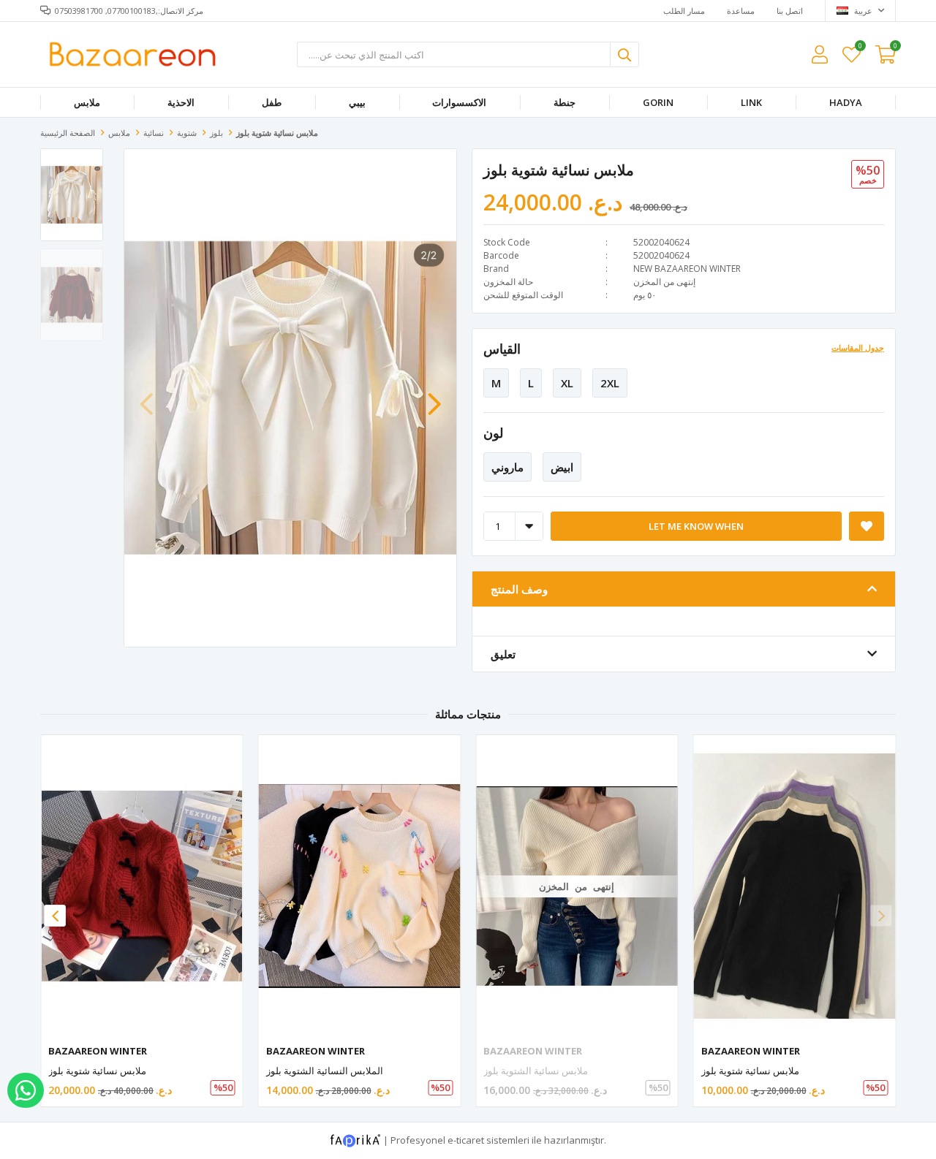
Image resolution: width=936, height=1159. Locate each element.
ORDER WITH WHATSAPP (25, 1090)
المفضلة (859, 47)
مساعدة (741, 10)
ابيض (562, 467)
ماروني (507, 467)
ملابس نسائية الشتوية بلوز (535, 1070)
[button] (434, 396)
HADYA (845, 102)
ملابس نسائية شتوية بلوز (97, 1070)
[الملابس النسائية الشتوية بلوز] (360, 886)
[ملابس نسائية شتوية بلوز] (142, 886)
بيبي (357, 102)
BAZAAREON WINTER (97, 1050)
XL (567, 383)
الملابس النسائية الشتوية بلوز (324, 1070)
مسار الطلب (684, 10)
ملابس (87, 102)
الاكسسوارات (459, 102)
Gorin (658, 102)
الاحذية (181, 102)
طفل (272, 102)
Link (751, 102)
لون (493, 432)
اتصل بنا (790, 10)
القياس (502, 348)
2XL (609, 383)
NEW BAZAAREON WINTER (687, 268)
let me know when (696, 526)
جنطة (564, 102)
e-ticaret (466, 1140)
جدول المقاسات (857, 347)
